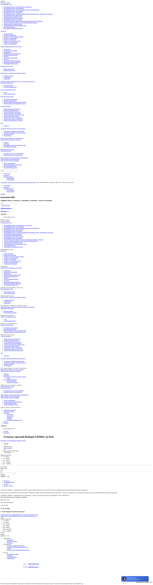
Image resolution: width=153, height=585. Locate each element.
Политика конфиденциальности (15, 545)
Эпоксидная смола (6, 106)
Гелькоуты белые (8, 33)
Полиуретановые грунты (10, 167)
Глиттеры (6, 144)
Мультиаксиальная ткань (10, 55)
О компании (4, 182)
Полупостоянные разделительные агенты (15, 102)
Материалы (10, 414)
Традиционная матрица (10, 87)
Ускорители (7, 78)
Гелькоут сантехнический (11, 42)
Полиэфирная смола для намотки (13, 12)
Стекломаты (7, 49)
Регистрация (10, 179)
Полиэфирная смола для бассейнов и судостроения (18, 7)
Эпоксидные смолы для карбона (12, 117)
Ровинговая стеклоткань (10, 50)
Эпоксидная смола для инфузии (12, 113)
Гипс (2, 123)
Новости (6, 423)
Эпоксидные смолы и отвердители (13, 119)
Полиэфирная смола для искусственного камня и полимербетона (21, 9)
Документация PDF (9, 482)
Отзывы (6, 484)
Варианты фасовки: (6, 455)
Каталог (5, 221)
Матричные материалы (7, 83)
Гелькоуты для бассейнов (10, 38)
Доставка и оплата (13, 182)
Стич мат (6, 59)
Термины (9, 418)
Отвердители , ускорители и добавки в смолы (13, 73)
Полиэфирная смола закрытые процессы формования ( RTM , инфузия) (23, 21)
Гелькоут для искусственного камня (13, 36)
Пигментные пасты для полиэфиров (14, 153)
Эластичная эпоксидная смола (12, 112)
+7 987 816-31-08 (5, 205)
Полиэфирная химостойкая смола (13, 15)
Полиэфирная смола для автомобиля (14, 8)
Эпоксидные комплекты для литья (13, 120)
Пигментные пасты (6, 151)
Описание (6, 481)
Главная (6, 431)
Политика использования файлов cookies (18, 550)
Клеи (5, 92)
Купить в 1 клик (5, 535)
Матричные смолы (9, 69)
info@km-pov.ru (6, 208)
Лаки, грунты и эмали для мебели (10, 160)
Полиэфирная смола (6, 4)
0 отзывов (6, 444)
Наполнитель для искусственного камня (15, 145)
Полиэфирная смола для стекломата (13, 11)
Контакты (32, 182)
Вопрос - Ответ (8, 485)
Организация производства (14, 420)
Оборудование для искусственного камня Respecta (14, 157)
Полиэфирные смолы (13, 554)
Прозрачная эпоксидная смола (12, 109)
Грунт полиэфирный (9, 163)
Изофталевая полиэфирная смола (13, 17)
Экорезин (6, 126)
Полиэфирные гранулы (10, 146)
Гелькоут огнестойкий (10, 39)
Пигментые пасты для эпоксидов (13, 155)
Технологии (10, 416)
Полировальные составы (7, 149)
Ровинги (6, 56)
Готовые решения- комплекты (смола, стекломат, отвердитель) (18, 81)
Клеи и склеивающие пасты (8, 89)
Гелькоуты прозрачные (10, 35)
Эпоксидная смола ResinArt (11, 116)
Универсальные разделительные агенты (15, 103)
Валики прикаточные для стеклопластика (12, 138)
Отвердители (7, 77)
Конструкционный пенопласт (12, 60)
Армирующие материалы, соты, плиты (11, 46)
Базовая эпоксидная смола (11, 110)
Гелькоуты (3, 31)
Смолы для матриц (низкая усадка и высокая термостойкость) (20, 22)
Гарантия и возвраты (23, 182)
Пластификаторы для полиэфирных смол (15, 25)
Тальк (8, 378)
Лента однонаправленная (11, 58)
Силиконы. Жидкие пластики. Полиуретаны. (13, 128)
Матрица (9, 417)
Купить (3, 475)
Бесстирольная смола (9, 27)
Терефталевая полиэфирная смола (13, 24)
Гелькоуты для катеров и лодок (12, 41)
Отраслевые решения (9, 410)
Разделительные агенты (7, 96)
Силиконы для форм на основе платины (15, 132)
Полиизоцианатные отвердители (13, 164)
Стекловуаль (7, 52)
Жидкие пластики (9, 134)
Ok (82, 583)
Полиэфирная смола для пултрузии (13, 18)
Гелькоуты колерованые (10, 44)
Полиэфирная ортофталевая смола (13, 28)
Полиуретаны (7, 135)
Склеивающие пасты (9, 94)
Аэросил (6, 142)
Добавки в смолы (8, 76)
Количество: (4, 468)
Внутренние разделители (11, 99)
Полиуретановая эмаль (10, 166)
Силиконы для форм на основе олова (14, 131)
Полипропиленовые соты (11, 63)
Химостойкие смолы (9, 70)
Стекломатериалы (12, 557)
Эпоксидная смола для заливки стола (14, 114)
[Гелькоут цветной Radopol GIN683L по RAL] (13, 440)
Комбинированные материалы (12, 53)
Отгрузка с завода (9, 411)
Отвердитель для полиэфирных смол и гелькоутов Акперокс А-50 (19, 516)
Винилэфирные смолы (7, 66)
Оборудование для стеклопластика (10, 159)
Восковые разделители (10, 100)
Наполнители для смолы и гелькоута (11, 139)
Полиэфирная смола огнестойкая (13, 19)
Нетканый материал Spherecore (12, 62)
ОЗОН (5, 421)
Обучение (6, 413)
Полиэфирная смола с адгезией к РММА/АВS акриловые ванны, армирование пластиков (28, 14)
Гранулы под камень (12, 382)
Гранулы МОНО (11, 381)
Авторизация (10, 178)
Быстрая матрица (8, 85)
